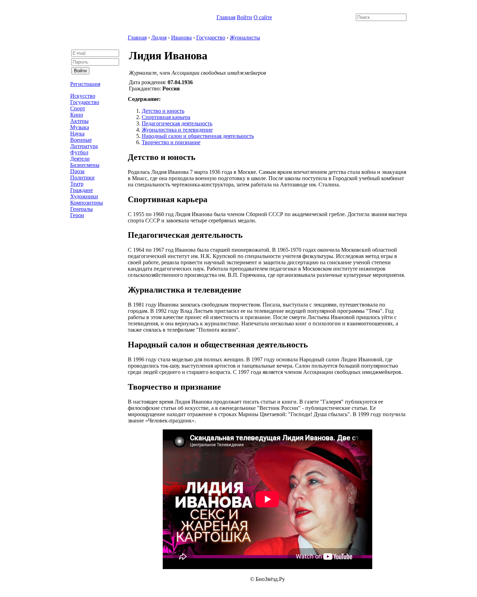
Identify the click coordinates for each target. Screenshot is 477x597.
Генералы (81, 209)
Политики (82, 177)
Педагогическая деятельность (177, 123)
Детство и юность (163, 111)
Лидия (159, 37)
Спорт (77, 108)
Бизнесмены (85, 165)
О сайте (263, 17)
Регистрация (85, 84)
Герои (77, 215)
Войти (244, 17)
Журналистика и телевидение (177, 130)
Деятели (80, 159)
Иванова (181, 37)
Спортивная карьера (166, 117)
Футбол (79, 152)
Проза (77, 171)
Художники (84, 196)
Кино (76, 115)
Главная (226, 17)
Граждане (81, 190)
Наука (77, 134)
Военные (81, 140)
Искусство (82, 96)
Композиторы (86, 203)
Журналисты (245, 37)
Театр (76, 184)
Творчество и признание (171, 142)
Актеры (79, 121)
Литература (84, 146)
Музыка (79, 127)
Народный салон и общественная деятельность (198, 136)
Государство (84, 102)
